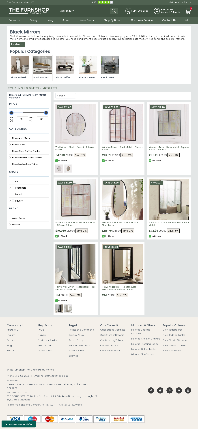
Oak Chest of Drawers (112, 335)
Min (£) (11, 119)
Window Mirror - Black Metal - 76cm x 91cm (122, 148)
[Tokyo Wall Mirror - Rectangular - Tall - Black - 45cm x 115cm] (75, 264)
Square (19, 200)
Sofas (65, 20)
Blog (9, 345)
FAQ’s (41, 329)
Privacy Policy (76, 335)
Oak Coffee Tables (110, 350)
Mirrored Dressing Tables (145, 344)
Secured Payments (79, 345)
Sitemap (73, 355)
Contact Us (169, 20)
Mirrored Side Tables (142, 354)
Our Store (12, 340)
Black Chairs (18, 144)
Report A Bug (45, 350)
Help (186, 20)
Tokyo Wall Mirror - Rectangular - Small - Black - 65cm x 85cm (120, 288)
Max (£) (31, 119)
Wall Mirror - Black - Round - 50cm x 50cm (74, 148)
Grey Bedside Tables (174, 335)
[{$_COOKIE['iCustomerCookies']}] (188, 390)
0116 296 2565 (22, 375)
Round (18, 194)
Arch (17, 181)
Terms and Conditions (81, 329)
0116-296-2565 (140, 11)
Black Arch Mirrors (21, 138)
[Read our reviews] (101, 2)
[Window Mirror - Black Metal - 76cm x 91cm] (122, 124)
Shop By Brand (112, 20)
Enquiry (11, 335)
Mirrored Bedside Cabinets (140, 331)
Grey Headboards (173, 329)
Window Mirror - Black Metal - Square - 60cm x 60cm (169, 148)
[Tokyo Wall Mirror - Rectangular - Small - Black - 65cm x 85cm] (122, 264)
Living (50, 20)
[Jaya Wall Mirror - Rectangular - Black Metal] (169, 199)
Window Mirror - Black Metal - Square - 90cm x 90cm (75, 224)
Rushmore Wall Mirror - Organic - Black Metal (120, 224)
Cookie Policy (76, 350)
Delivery (42, 335)
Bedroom (14, 20)
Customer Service (142, 20)
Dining (33, 20)
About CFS (12, 329)
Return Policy (76, 340)
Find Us (11, 350)
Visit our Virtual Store (180, 2)
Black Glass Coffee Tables (26, 151)
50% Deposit (45, 345)
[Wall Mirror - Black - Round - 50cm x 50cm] (75, 124)
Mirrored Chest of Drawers (145, 338)
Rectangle (20, 187)
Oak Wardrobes (109, 345)
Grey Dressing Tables (174, 345)
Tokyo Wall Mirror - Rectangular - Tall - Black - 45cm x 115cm (75, 288)
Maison (16, 224)
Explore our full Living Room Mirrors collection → (27, 96)
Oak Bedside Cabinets (112, 329)
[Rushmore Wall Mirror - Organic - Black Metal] (122, 199)
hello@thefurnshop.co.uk (54, 375)
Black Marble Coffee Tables (27, 157)
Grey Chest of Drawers (175, 340)
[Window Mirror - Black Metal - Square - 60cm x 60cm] (169, 124)
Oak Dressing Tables (111, 340)
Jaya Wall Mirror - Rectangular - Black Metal (169, 224)
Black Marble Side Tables (25, 164)
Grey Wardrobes (172, 350)
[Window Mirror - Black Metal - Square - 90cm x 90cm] (75, 199)
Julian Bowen (19, 218)
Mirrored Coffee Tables (143, 349)
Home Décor (86, 20)
